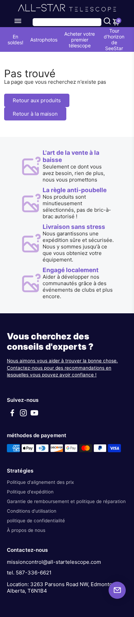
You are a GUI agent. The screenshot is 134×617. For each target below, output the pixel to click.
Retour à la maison (35, 113)
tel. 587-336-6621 (29, 572)
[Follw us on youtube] (34, 415)
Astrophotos (43, 40)
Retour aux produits (37, 100)
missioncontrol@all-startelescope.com (54, 562)
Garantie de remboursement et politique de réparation (66, 501)
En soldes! (15, 39)
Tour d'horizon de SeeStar (114, 39)
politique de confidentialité (36, 520)
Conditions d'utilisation (31, 511)
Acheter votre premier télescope (79, 39)
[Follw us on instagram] (23, 415)
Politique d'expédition (30, 491)
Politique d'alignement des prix (40, 482)
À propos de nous (26, 530)
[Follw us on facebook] (12, 415)
